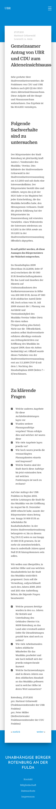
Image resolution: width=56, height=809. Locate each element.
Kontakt (28, 779)
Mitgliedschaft (28, 785)
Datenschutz (28, 790)
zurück (16, 732)
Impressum (28, 796)
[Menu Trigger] (49, 8)
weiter (40, 732)
